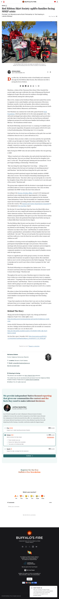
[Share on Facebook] (20, 86)
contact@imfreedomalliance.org (21, 363)
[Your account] (57, 2)
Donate (29, 579)
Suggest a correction (34, 346)
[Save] (48, 72)
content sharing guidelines (32, 379)
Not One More (22, 206)
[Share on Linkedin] (25, 86)
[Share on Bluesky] (23, 86)
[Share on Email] (38, 86)
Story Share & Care (30, 375)
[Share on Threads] (31, 86)
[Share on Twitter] (36, 86)
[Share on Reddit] (28, 86)
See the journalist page (13, 366)
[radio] (29, 429)
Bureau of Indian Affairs (25, 193)
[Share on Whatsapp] (33, 86)
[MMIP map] (4, 2)
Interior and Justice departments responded (36, 204)
